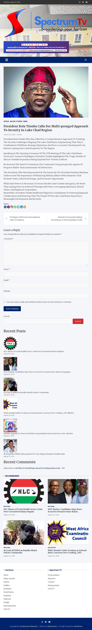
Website (7, 291)
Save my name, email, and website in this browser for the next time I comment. (39, 302)
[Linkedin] (21, 207)
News (25, 121)
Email (7, 280)
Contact (51, 582)
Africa (6, 121)
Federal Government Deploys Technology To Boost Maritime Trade (66, 218)
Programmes (53, 575)
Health (6, 602)
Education (52, 547)
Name (7, 269)
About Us (51, 578)
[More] (24, 207)
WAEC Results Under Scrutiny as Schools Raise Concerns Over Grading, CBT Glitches (67, 552)
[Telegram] (18, 207)
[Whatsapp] (15, 207)
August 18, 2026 (9, 556)
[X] (8, 207)
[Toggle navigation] (7, 60)
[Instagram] (79, 2)
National (7, 506)
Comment (8, 239)
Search (6, 316)
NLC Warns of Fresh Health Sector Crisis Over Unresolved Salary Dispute (23, 510)
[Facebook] (5, 207)
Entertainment (10, 606)
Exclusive (7, 589)
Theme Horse (52, 626)
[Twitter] (83, 2)
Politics (7, 585)
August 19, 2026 (9, 515)
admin (19, 134)
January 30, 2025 (9, 134)
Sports (6, 582)
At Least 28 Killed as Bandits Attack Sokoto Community (20, 551)
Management (53, 585)
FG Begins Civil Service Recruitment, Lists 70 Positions (25, 218)
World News (9, 592)
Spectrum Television (30, 626)
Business (7, 595)
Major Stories (16, 121)
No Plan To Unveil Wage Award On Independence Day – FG (40, 468)
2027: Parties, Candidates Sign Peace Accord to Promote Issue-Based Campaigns (65, 511)
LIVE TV (7, 609)
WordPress (78, 626)
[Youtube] (86, 2)
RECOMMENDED (12, 476)
